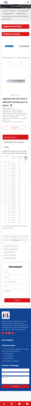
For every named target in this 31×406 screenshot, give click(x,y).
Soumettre (17, 300)
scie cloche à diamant (10, 258)
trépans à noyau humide (10, 249)
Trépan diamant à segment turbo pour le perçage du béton (9, 58)
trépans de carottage (9, 255)
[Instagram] (9, 333)
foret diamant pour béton (11, 246)
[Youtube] (6, 333)
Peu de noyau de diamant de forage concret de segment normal (24, 58)
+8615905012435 (8, 358)
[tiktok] (13, 333)
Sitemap (21, 400)
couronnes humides (9, 252)
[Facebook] (3, 333)
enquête (13, 128)
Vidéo (6, 147)
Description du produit (14, 142)
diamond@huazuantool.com (11, 361)
